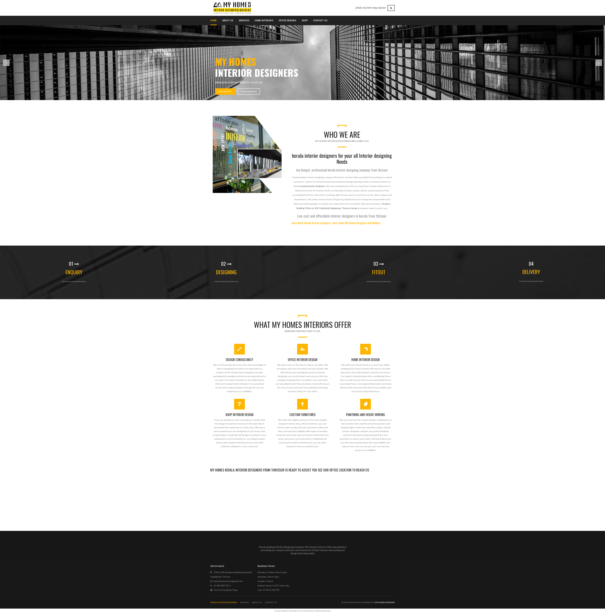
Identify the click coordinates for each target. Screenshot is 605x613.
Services (244, 602)
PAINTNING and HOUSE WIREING (365, 414)
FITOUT (378, 272)
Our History (225, 91)
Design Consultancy (239, 359)
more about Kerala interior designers (311, 223)
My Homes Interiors (385, 602)
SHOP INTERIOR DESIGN (239, 414)
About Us (257, 602)
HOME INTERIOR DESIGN (365, 359)
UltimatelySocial (322, 610)
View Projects (248, 91)
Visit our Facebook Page (225, 590)
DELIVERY (531, 271)
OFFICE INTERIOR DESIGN (302, 359)
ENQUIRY (74, 272)
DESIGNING (226, 272)
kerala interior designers (223, 602)
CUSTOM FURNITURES (302, 414)
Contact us (271, 602)
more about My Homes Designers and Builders (356, 223)
